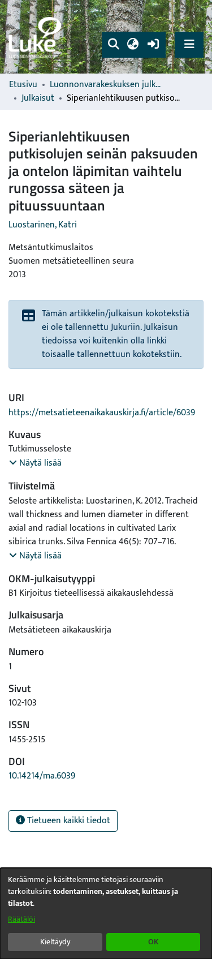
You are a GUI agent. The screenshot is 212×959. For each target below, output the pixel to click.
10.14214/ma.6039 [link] (41, 776)
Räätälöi (21, 919)
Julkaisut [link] (37, 98)
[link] (36, 37)
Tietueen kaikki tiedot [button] (67, 820)
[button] (113, 44)
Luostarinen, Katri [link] (42, 225)
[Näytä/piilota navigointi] (189, 44)
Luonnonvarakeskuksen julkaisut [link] (106, 85)
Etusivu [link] (23, 85)
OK (153, 941)
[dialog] (106, 913)
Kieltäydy (55, 941)
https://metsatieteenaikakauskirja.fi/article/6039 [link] (101, 412)
